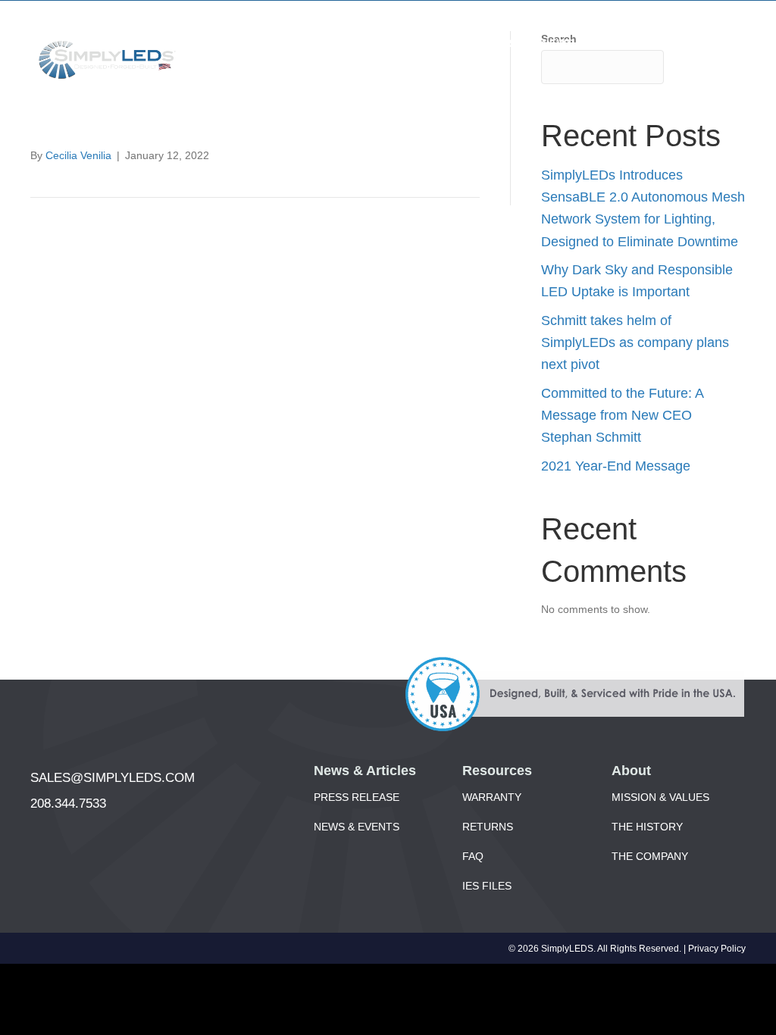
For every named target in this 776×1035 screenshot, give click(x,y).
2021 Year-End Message (615, 466)
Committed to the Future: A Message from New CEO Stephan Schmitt (622, 416)
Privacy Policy (717, 948)
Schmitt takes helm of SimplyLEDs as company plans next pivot (635, 343)
